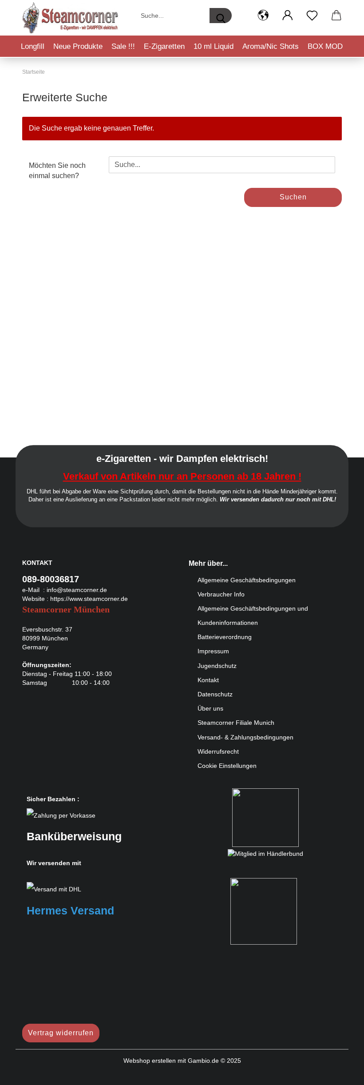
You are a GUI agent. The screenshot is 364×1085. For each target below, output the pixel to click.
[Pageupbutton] (339, 1071)
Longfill (32, 46)
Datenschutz (215, 694)
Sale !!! (123, 46)
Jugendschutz (217, 665)
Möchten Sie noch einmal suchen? (57, 170)
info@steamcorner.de (77, 589)
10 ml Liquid (213, 46)
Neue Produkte (78, 46)
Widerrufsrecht (218, 751)
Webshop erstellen (149, 1060)
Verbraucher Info (221, 594)
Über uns (210, 708)
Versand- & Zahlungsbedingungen (245, 737)
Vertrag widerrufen (61, 1033)
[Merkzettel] (312, 15)
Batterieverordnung (225, 636)
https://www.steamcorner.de (89, 598)
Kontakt (208, 680)
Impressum (213, 651)
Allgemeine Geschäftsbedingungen (247, 580)
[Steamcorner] (71, 18)
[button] (263, 15)
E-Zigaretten (164, 46)
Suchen (293, 197)
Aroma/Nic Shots (270, 46)
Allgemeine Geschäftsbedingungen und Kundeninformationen (253, 615)
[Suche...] (221, 15)
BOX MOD (325, 46)
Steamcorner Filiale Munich (236, 722)
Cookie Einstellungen (227, 765)
